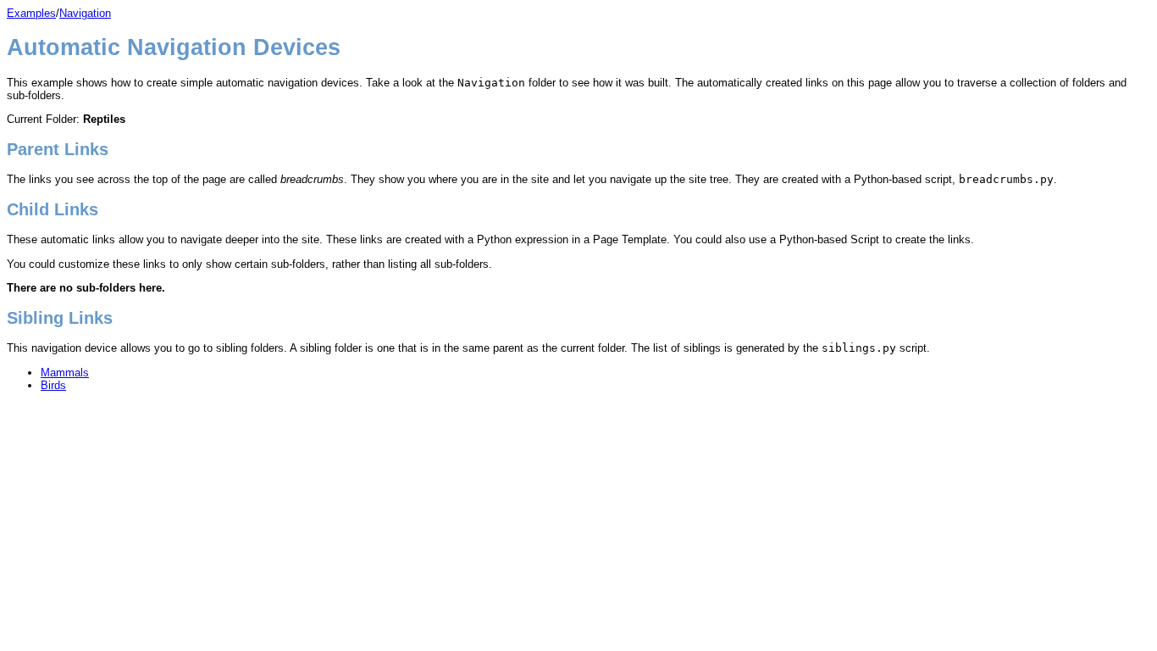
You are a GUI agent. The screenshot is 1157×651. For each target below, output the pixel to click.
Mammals (65, 372)
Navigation (85, 13)
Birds (53, 385)
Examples (31, 13)
